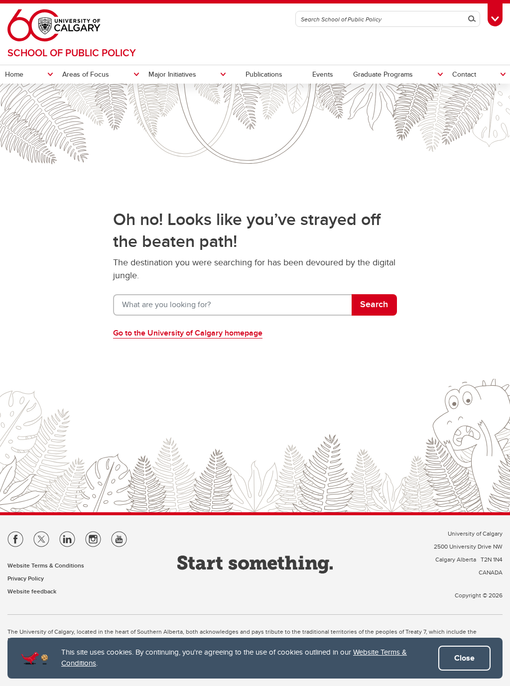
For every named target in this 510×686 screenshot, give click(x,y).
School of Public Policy (71, 52)
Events (322, 74)
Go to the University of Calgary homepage (187, 333)
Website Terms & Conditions (45, 565)
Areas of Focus (85, 74)
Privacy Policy (25, 578)
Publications (264, 74)
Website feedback (31, 591)
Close (464, 658)
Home (14, 74)
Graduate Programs (383, 74)
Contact (464, 74)
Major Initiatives (172, 74)
